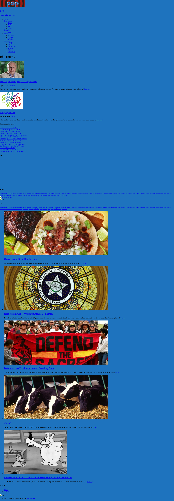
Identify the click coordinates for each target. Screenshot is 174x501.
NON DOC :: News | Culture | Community (13, 135)
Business (11, 35)
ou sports (133, 193)
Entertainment (8, 21)
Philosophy (11, 52)
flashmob (69, 193)
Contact (6, 491)
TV (9, 26)
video (49, 195)
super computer (18, 195)
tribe (46, 195)
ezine (59, 193)
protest (165, 193)
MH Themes (31, 498)
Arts (9, 44)
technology (32, 195)
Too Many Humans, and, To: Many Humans (18, 82)
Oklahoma (128, 193)
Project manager (159, 193)
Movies (10, 24)
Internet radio (91, 193)
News (6, 33)
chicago (24, 193)
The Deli (37, 195)
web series (64, 195)
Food (9, 32)
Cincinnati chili (30, 193)
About (6, 490)
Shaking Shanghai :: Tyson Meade (11, 133)
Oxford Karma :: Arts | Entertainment (12, 151)
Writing (10, 48)
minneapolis (113, 193)
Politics (10, 37)
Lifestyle (7, 30)
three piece (42, 195)
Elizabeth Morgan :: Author (8, 149)
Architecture (12, 46)
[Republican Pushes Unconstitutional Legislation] (56, 309)
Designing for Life (7, 113)
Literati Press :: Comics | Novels (10, 131)
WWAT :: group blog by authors (10, 130)
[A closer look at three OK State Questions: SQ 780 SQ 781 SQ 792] (35, 473)
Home (6, 19)
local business (103, 193)
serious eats (3, 195)
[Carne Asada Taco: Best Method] (56, 255)
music (123, 193)
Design (10, 43)
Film (9, 50)
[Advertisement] (60, 172)
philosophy (142, 193)
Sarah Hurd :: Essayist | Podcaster (10, 142)
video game (53, 195)
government (74, 193)
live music (97, 193)
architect (2, 193)
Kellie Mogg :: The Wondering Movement (13, 139)
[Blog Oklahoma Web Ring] (6, 197)
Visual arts (58, 195)
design (56, 193)
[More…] (87, 89)
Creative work (37, 193)
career (20, 193)
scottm (12, 85)
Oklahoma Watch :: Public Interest (11, 137)
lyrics (108, 193)
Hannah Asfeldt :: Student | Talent (10, 140)
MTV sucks (119, 193)
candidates (16, 193)
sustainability (26, 195)
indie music (85, 193)
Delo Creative (51, 193)
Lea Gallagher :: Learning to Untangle (12, 146)
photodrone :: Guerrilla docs (9, 128)
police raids (152, 193)
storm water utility (10, 195)
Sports (10, 28)
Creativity (7, 41)
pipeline (147, 193)
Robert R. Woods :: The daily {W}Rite (12, 144)
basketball (11, 193)
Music (10, 23)
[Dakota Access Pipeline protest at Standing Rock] (56, 364)
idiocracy (80, 193)
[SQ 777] (56, 418)
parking (137, 193)
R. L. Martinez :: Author (7, 148)
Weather (10, 39)
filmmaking (63, 193)
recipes (169, 193)
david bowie (44, 193)
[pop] (12, 6)
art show (6, 193)
